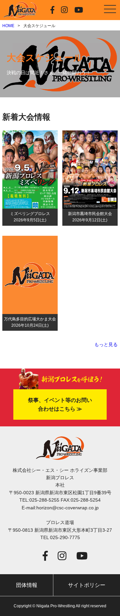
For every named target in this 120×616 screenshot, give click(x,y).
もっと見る (106, 344)
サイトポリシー (86, 585)
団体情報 (26, 585)
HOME (8, 25)
